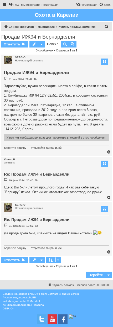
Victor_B (9, 159)
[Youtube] (52, 319)
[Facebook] (63, 319)
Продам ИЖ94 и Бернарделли (38, 37)
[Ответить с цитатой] (104, 62)
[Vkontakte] (42, 319)
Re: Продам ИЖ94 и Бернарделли (36, 174)
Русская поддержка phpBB (19, 297)
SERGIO (20, 57)
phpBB (32, 293)
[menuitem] (14, 5)
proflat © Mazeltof (29, 301)
